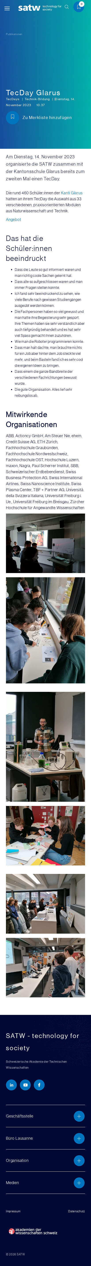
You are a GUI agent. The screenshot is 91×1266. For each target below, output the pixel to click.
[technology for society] (30, 7)
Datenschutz (76, 1211)
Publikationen (14, 34)
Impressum (13, 1211)
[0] (80, 8)
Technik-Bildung (38, 99)
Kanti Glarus (71, 192)
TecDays (13, 99)
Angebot (13, 219)
